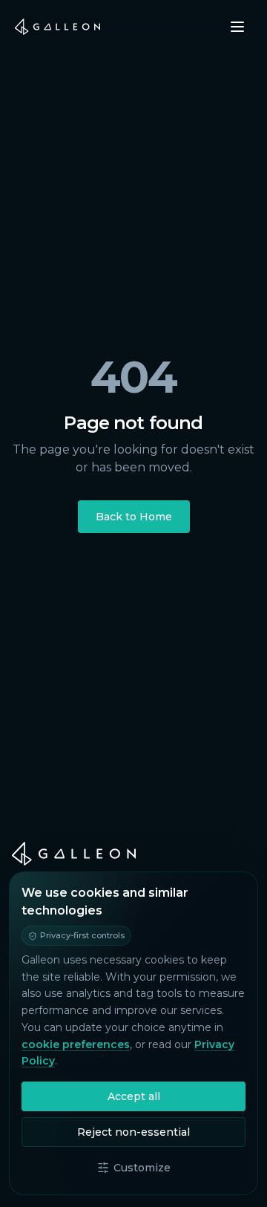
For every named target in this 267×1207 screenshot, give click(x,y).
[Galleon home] (57, 27)
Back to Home (134, 516)
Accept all (134, 1096)
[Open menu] (237, 27)
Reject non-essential (133, 1132)
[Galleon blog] (133, 854)
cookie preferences (76, 1044)
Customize (142, 1167)
